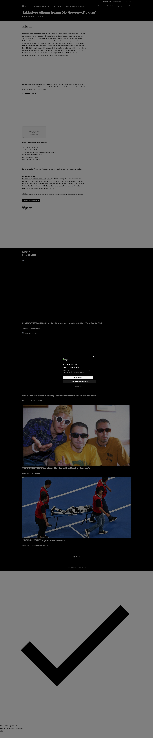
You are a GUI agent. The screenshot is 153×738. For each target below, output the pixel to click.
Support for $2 (78, 377)
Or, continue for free (78, 386)
